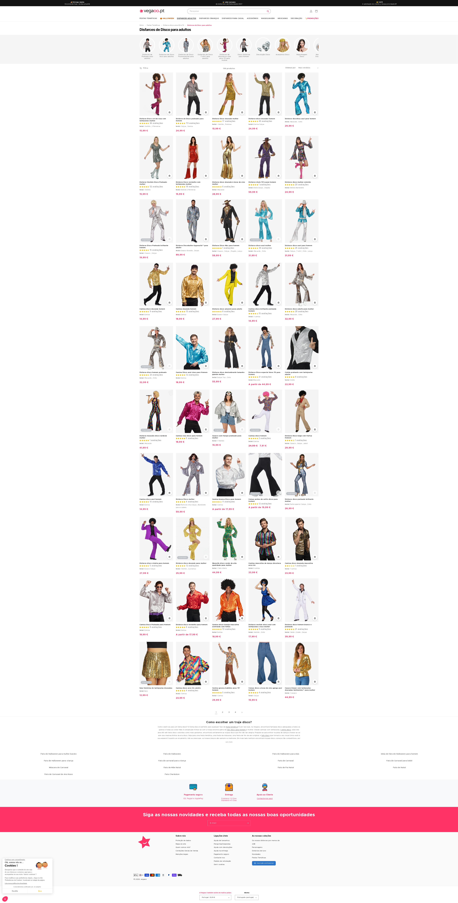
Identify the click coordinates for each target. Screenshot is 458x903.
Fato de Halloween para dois (286, 754)
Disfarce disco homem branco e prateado (298, 626)
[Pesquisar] (268, 11)
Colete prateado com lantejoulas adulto (299, 373)
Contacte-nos (219, 858)
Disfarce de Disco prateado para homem (190, 120)
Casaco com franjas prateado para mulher (226, 437)
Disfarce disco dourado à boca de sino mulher (228, 183)
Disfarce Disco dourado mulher (225, 119)
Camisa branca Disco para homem (226, 499)
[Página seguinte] (242, 712)
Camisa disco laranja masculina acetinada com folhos (225, 626)
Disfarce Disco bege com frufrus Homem (298, 437)
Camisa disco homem (257, 436)
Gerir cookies (219, 864)
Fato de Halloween (172, 754)
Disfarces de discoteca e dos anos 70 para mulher (224, 57)
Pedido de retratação (222, 861)
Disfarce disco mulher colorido (298, 182)
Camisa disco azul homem (150, 499)
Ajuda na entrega (221, 851)
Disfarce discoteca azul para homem (300, 119)
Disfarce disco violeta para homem (154, 563)
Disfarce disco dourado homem (262, 119)
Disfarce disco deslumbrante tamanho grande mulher (228, 373)
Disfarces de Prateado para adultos (147, 56)
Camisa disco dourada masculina (299, 563)
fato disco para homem (236, 730)
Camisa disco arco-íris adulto (188, 688)
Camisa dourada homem (186, 309)
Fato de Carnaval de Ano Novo (58, 774)
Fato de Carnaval (286, 761)
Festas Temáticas (259, 858)
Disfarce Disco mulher (185, 499)
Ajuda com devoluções (223, 847)
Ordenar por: (290, 68)
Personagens (257, 847)
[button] (148, 18)
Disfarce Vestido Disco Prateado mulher (153, 183)
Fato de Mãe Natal (172, 767)
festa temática (232, 727)
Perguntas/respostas (222, 844)
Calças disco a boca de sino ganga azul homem (265, 689)
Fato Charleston (172, 774)
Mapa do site (181, 844)
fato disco (265, 735)
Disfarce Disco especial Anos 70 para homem (264, 373)
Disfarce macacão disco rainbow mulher (153, 437)
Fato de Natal (399, 767)
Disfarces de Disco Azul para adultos (166, 55)
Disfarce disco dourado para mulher (191, 563)
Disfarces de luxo (259, 851)
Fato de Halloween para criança (58, 761)
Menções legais (182, 854)
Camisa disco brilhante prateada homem (262, 310)
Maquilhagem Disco (302, 55)
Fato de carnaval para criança (172, 761)
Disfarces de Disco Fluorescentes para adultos (186, 56)
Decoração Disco (263, 54)
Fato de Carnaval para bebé (399, 761)
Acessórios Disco (282, 54)
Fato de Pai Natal (286, 767)
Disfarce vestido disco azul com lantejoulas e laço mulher (262, 626)
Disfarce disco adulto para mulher (299, 309)
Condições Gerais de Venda (187, 851)
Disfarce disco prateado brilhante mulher (299, 500)
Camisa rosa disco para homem (189, 436)
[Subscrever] (247, 823)
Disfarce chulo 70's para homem (262, 182)
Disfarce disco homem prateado (153, 372)
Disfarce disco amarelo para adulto (227, 309)
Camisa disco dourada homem (152, 309)
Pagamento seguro (221, 854)
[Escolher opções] (169, 112)
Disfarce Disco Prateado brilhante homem (154, 246)
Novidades (256, 854)
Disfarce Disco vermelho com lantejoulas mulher (188, 183)
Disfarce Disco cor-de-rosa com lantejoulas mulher (153, 120)
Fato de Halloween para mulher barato (59, 754)
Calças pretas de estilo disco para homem (263, 500)
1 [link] (216, 712)
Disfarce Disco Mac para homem (225, 245)
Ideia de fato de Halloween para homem (399, 754)
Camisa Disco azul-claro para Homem (191, 372)
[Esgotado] (169, 239)
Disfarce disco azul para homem (298, 245)
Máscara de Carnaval (58, 767)
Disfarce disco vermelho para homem (191, 624)
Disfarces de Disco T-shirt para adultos (205, 56)
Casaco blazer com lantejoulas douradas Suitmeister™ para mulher (300, 689)
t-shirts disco (286, 730)
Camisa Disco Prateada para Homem (155, 624)
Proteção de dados (183, 840)
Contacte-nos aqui (265, 798)
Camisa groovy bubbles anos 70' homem (226, 689)
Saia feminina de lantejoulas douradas (156, 688)
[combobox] (229, 11)
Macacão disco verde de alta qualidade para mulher (224, 564)
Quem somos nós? (183, 847)
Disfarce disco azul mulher (260, 245)
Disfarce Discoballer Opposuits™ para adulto (192, 246)
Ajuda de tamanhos (221, 840)
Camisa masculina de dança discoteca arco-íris (265, 564)
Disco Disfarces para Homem (244, 55)
